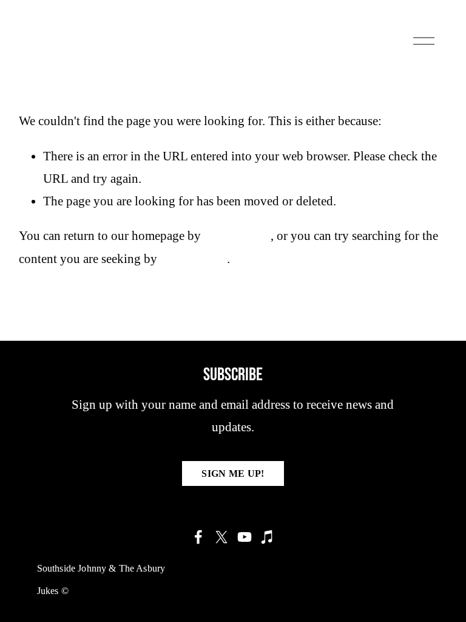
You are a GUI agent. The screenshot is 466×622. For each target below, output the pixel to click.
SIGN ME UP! (233, 473)
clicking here (237, 235)
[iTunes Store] (267, 537)
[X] (221, 537)
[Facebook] (198, 537)
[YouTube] (244, 537)
